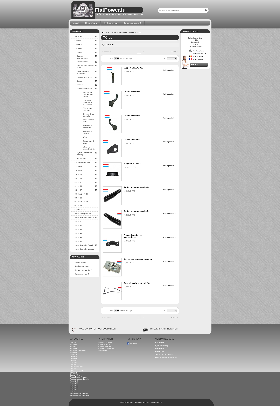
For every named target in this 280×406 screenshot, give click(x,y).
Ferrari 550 (78, 241)
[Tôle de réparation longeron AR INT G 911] (112, 148)
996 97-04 (78, 198)
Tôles (85, 137)
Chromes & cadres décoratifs (89, 115)
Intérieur (80, 85)
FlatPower (129, 402)
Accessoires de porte (88, 121)
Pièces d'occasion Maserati (84, 249)
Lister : (111, 58)
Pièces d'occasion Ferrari (84, 245)
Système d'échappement (82, 57)
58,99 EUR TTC (129, 287)
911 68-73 (78, 44)
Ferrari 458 (78, 237)
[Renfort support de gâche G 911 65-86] (112, 195)
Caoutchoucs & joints (88, 142)
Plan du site (102, 350)
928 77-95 (78, 178)
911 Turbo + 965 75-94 (83, 162)
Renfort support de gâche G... (137, 187)
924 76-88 (78, 174)
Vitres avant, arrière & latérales (89, 148)
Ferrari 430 (78, 233)
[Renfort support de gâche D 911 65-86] (112, 219)
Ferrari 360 (78, 229)
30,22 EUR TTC (129, 191)
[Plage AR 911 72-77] (112, 171)
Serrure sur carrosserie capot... (138, 259)
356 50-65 (78, 36)
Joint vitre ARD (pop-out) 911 (136, 283)
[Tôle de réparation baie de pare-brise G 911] (112, 100)
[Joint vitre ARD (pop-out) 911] (112, 291)
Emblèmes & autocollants (87, 127)
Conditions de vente (82, 266)
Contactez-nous (104, 344)
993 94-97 (78, 190)
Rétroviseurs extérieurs (87, 109)
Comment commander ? (83, 270)
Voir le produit (168, 70)
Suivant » (174, 52)
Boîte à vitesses (83, 62)
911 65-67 (78, 40)
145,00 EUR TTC (130, 167)
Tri (164, 58)
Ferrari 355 (78, 225)
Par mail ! (195, 65)
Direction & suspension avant (85, 66)
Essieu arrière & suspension (83, 72)
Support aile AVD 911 (133, 68)
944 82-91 (78, 182)
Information (78, 257)
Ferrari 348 (78, 221)
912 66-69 (78, 166)
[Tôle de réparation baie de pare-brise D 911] (112, 124)
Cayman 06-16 (80, 210)
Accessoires (81, 158)
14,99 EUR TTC (129, 241)
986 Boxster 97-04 (81, 194)
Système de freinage (84, 77)
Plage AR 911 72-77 (132, 163)
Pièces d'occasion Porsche (84, 217)
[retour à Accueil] (103, 33)
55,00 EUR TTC (129, 71)
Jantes (79, 81)
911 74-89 (78, 48)
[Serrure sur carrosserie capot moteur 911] (112, 267)
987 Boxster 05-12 (81, 202)
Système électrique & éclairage (84, 154)
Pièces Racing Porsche (83, 214)
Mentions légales (80, 262)
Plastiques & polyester (87, 132)
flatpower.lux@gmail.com (168, 357)
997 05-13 (78, 206)
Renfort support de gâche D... (137, 211)
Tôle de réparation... (133, 92)
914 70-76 (78, 170)
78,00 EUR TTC (129, 95)
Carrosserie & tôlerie (84, 88)
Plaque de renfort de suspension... (133, 236)
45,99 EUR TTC (129, 263)
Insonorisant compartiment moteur (88, 94)
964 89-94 (78, 186)
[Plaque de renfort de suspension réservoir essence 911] (112, 243)
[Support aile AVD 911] (112, 76)
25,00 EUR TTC (129, 143)
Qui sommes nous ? (82, 274)
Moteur (79, 52)
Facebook (133, 343)
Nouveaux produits (105, 342)
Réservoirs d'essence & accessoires (87, 102)
